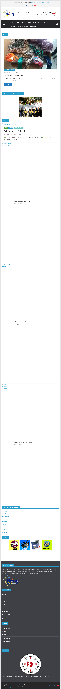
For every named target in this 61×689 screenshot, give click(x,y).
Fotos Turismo (6, 638)
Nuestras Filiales (22, 26)
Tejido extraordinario (13, 75)
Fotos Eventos (6, 628)
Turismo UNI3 (6, 615)
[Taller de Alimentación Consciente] (7, 443)
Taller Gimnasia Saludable (15, 131)
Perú (3, 529)
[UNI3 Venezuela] (4, 24)
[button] (38, 22)
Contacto (33, 26)
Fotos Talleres (6, 641)
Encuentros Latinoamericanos (10, 519)
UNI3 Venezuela (16, 72)
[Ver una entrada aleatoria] (57, 24)
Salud (13, 26)
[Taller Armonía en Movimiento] (7, 202)
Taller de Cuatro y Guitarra (21, 321)
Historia (4, 514)
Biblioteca (5, 635)
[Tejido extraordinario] (30, 54)
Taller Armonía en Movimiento (22, 201)
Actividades (5, 611)
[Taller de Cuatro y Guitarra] (7, 323)
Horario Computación (8, 598)
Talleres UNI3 (20, 22)
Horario (4, 594)
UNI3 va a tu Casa (32, 22)
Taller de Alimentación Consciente (23, 442)
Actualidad (45, 22)
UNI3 (12, 22)
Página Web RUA (6, 511)
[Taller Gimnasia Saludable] (30, 124)
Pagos (3, 604)
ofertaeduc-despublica (9, 69)
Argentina (4, 521)
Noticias (11, 127)
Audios (4, 645)
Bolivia (4, 524)
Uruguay (4, 532)
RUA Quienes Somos (7, 516)
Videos (4, 631)
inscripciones (5, 601)
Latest (5, 127)
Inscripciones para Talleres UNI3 (40, 2)
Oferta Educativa (18, 127)
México (4, 527)
